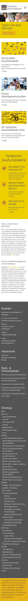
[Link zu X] (25, 599)
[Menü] (24, 8)
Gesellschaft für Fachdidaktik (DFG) (12, 384)
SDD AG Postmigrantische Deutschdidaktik (10, 473)
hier (12, 255)
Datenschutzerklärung (8, 357)
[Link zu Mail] (21, 599)
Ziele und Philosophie (9, 416)
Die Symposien (7, 530)
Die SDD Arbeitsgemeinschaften (12, 438)
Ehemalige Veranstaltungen (11, 568)
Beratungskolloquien (11, 506)
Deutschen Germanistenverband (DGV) (14, 375)
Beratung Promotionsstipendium (14, 504)
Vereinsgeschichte (8, 422)
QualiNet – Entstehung (9, 488)
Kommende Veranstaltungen (13, 520)
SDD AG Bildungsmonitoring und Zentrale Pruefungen (14, 442)
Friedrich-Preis (9, 536)
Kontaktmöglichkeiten (9, 525)
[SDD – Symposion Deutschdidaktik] (11, 8)
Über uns (4, 414)
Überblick (7, 496)
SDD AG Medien (7, 467)
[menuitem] (24, 8)
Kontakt (4, 360)
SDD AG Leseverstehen (9, 459)
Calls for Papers (7, 565)
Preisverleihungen (8, 533)
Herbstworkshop (9, 501)
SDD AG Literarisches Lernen (11, 461)
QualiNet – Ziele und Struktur (11, 485)
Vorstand (5, 419)
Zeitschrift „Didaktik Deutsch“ (12, 554)
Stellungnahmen (7, 549)
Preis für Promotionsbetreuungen (15, 541)
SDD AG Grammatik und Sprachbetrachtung (9, 455)
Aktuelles (4, 560)
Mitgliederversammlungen (10, 544)
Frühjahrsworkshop (10, 498)
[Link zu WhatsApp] (23, 599)
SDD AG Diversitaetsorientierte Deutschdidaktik (12, 450)
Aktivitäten (5, 528)
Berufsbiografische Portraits (11, 557)
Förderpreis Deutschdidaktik (13, 538)
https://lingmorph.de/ (14, 267)
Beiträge (4, 546)
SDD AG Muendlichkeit (9, 469)
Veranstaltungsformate (10, 493)
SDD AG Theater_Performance (12, 480)
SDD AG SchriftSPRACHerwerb (12, 477)
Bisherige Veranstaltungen (13, 522)
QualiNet (4, 482)
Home (3, 411)
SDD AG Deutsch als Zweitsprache (13, 446)
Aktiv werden (6, 490)
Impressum (4, 355)
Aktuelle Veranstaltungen (10, 563)
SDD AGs (4, 435)
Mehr (5, 71)
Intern (4, 433)
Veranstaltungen (7, 517)
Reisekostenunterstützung (13, 514)
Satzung (5, 425)
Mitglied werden (7, 427)
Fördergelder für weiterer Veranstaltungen (12, 511)
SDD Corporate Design (9, 430)
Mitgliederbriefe (7, 552)
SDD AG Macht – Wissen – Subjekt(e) (13, 464)
